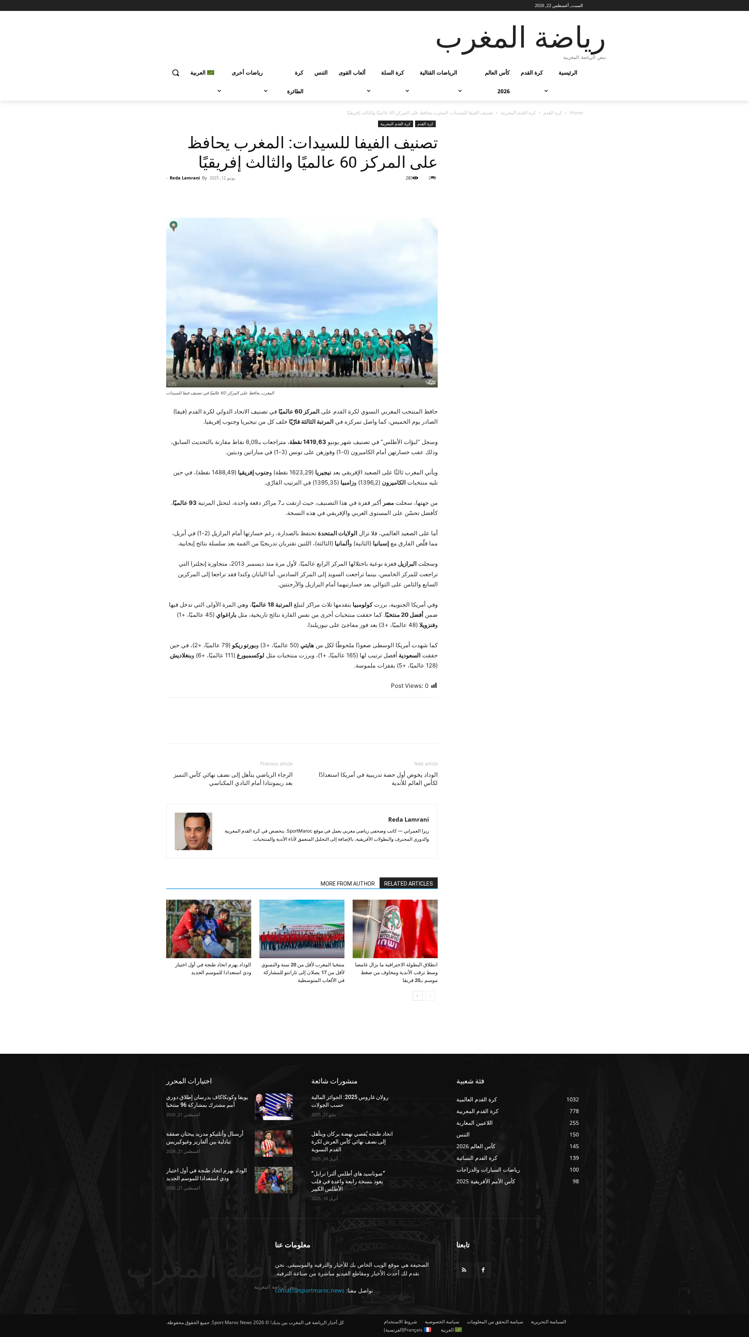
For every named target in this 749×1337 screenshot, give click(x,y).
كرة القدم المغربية (518, 112)
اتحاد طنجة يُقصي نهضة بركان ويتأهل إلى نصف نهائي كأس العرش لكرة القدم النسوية (352, 1141)
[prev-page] (430, 996)
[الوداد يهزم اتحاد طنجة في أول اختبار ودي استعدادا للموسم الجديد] (208, 929)
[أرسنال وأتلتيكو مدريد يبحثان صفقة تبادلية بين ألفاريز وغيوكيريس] (274, 1143)
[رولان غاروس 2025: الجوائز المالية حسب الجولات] (419, 1107)
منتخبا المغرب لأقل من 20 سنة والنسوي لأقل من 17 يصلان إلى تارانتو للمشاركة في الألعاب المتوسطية (302, 972)
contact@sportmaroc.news (309, 1290)
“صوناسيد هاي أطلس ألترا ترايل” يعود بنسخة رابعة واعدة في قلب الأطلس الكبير (348, 1181)
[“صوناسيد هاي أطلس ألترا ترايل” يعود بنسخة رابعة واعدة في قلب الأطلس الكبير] (419, 1183)
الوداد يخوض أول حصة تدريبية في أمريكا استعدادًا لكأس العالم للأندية (378, 779)
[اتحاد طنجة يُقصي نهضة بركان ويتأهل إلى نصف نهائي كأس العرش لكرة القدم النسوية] (419, 1143)
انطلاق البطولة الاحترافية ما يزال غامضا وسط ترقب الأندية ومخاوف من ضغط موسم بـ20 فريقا (396, 972)
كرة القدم (552, 112)
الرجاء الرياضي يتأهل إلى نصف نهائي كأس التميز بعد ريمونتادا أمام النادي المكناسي (233, 779)
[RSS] (464, 1270)
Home (576, 112)
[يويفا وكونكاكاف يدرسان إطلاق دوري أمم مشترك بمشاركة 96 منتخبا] (274, 1107)
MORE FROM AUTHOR (348, 884)
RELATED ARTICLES (408, 884)
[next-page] (417, 996)
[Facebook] (430, 195)
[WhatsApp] (376, 195)
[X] (412, 195)
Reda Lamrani (185, 178)
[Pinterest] (394, 195)
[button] (175, 72)
